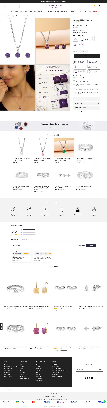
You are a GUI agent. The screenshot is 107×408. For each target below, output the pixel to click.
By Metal (40, 11)
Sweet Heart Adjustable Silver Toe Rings (63, 306)
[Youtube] (92, 378)
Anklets (37, 372)
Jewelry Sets (39, 376)
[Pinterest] (89, 378)
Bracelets (38, 370)
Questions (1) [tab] (24, 239)
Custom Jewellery (56, 366)
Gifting (80, 11)
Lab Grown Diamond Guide (58, 370)
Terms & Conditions (8, 376)
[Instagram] (87, 378)
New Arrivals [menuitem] (14, 11)
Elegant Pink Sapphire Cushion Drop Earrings (39, 347)
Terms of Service (7, 374)
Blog (21, 364)
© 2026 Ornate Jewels (49, 406)
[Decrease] (80, 51)
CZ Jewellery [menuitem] (71, 11)
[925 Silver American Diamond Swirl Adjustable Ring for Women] (15, 328)
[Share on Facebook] (78, 111)
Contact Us (22, 368)
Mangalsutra (39, 378)
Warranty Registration (25, 378)
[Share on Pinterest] (81, 111)
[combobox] (16, 245)
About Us (6, 364)
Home (4, 15)
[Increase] (86, 51)
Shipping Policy (7, 370)
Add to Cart (86, 56)
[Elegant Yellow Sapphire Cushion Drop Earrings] (41, 287)
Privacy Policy (23, 372)
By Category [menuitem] (31, 11)
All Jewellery (11, 15)
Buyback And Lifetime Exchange (11, 366)
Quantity (75, 51)
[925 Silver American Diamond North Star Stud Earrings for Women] (91, 328)
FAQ (21, 370)
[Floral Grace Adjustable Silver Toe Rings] (66, 328)
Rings (37, 364)
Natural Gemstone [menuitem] (60, 11)
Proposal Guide (55, 374)
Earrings (38, 366)
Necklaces (38, 368)
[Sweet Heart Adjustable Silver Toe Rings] (66, 287)
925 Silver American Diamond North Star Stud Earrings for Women (91, 347)
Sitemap (22, 374)
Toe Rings (38, 374)
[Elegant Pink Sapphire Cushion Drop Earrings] (41, 328)
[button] (77, 22)
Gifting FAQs (23, 376)
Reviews (22, 366)
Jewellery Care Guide (57, 376)
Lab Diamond (48, 11)
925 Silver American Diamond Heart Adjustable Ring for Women (15, 306)
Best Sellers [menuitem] (23, 11)
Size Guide (54, 364)
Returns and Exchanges (9, 368)
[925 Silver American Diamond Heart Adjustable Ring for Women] (15, 287)
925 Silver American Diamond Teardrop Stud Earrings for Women (91, 306)
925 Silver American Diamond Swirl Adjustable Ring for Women (15, 347)
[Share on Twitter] (79, 111)
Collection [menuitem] (88, 11)
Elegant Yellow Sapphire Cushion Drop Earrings (39, 306)
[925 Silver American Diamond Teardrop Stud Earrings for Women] (91, 287)
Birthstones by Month (57, 368)
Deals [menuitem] (95, 11)
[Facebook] (85, 378)
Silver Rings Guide (56, 372)
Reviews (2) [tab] (14, 239)
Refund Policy (7, 372)
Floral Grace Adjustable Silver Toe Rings (62, 347)
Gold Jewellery (39, 380)
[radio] (75, 38)
